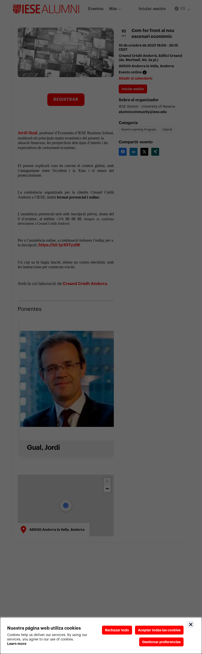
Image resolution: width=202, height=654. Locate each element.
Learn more (16, 643)
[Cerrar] (190, 624)
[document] (101, 635)
